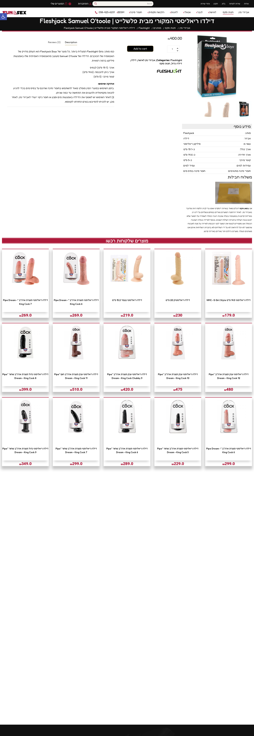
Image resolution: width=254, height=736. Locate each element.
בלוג (223, 3)
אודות (246, 3)
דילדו (133, 60)
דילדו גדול (176, 63)
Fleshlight (176, 60)
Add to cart (140, 48)
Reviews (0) (54, 42)
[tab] (71, 42)
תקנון (216, 3)
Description (71, 42)
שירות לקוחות (234, 3)
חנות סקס (165, 63)
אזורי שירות (205, 3)
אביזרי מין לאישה (146, 60)
